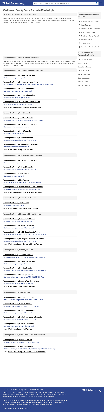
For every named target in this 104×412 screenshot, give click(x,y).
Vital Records (85, 43)
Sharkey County (83, 70)
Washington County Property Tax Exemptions (21, 281)
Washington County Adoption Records (18, 297)
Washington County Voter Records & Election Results (27, 352)
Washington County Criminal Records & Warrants (25, 192)
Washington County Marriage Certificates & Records (23, 238)
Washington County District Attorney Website (20, 144)
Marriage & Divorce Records (90, 36)
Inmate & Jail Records (88, 32)
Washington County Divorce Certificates (19, 225)
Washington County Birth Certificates (17, 304)
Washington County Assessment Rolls (18, 255)
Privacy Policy (22, 390)
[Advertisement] (40, 39)
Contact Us (13, 390)
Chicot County (82, 63)
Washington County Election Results (17, 339)
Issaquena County (84, 78)
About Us (6, 390)
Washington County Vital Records (20, 329)
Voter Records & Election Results (91, 47)
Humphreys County (84, 67)
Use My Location (86, 60)
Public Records (8, 14)
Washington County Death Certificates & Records (22, 317)
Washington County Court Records (17, 131)
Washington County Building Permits (17, 268)
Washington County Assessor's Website (19, 75)
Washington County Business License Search (21, 82)
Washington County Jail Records (16, 173)
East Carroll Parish (84, 85)
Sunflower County (84, 74)
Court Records (86, 25)
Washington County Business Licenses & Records (25, 107)
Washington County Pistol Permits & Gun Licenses (23, 186)
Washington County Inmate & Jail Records (23, 208)
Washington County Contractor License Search (21, 101)
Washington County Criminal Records (18, 137)
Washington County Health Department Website (21, 232)
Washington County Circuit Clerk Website (19, 88)
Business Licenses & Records (90, 21)
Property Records (87, 40)
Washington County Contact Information (19, 95)
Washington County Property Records (18, 274)
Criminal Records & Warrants (90, 29)
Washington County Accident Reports (18, 118)
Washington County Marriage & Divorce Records (25, 244)
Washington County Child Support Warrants (20, 124)
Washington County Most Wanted (16, 180)
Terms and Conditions (36, 390)
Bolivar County (83, 81)
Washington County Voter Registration (18, 346)
